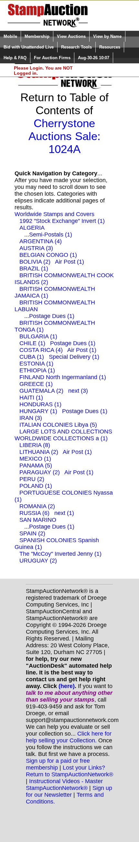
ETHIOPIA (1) (37, 370)
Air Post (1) (69, 261)
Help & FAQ (15, 57)
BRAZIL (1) (33, 268)
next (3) (78, 391)
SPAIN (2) (32, 533)
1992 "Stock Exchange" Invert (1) (62, 221)
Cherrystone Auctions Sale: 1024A (64, 136)
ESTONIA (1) (36, 363)
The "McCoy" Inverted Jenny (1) (60, 554)
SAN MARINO (37, 520)
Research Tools (76, 47)
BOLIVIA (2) (34, 261)
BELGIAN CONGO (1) (48, 255)
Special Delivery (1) (74, 357)
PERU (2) (31, 479)
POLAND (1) (35, 486)
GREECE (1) (36, 384)
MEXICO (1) (35, 458)
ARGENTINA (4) (40, 241)
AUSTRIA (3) (36, 248)
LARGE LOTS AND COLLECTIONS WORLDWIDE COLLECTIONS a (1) (63, 435)
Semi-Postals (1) (50, 234)
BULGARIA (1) (38, 336)
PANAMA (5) (35, 465)
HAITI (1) (31, 397)
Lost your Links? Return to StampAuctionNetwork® (69, 771)
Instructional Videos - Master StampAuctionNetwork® (64, 784)
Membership (37, 36)
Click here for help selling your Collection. (69, 737)
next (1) (64, 513)
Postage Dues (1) (51, 316)
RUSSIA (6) (34, 513)
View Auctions (71, 36)
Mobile (10, 36)
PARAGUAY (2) (39, 472)
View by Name (107, 36)
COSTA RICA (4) (41, 350)
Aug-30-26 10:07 (93, 57)
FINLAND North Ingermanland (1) (62, 377)
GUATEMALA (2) (41, 391)
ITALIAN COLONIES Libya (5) (58, 424)
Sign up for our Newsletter (69, 791)
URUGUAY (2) (38, 560)
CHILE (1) (32, 343)
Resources (109, 47)
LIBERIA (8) (34, 445)
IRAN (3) (30, 418)
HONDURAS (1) (40, 404)
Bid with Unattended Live (29, 47)
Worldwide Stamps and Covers (54, 214)
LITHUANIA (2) (38, 452)
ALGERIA (32, 227)
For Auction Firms (52, 57)
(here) (67, 686)
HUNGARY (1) (38, 411)
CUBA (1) (31, 357)
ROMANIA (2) (37, 506)
